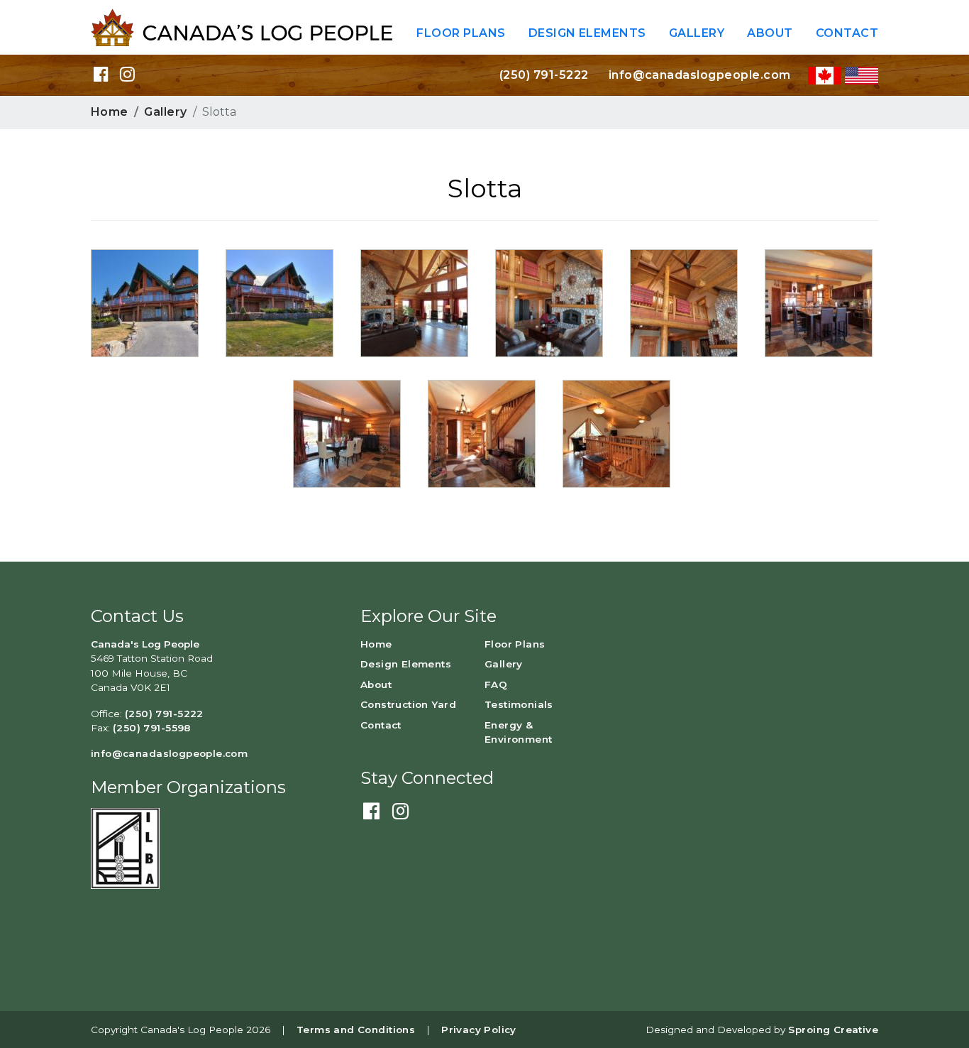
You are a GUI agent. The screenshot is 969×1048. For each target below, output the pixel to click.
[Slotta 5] (482, 433)
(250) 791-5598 (152, 727)
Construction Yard (408, 704)
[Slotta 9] (616, 433)
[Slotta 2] (145, 302)
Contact (847, 33)
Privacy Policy (478, 1029)
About (769, 33)
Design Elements (587, 33)
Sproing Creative (833, 1029)
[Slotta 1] (279, 302)
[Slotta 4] (549, 302)
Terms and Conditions (356, 1029)
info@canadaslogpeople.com (700, 75)
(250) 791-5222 (544, 75)
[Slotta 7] (819, 302)
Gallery (696, 33)
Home (109, 112)
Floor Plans (460, 33)
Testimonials (518, 704)
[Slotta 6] (347, 433)
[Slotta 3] (414, 302)
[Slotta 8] (684, 302)
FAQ (495, 684)
